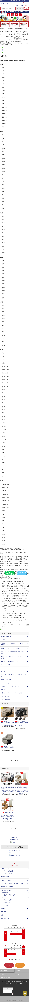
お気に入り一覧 (4, 974)
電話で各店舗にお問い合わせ (11, 896)
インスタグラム (8, 901)
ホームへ (9, 965)
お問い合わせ (18, 974)
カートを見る (18, 970)
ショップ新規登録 (8, 872)
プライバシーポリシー (19, 983)
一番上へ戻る (14, 865)
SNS (3, 897)
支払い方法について (9, 981)
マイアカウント (8, 873)
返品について (24, 981)
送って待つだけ (21, 575)
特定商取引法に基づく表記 (9, 983)
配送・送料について (17, 981)
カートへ (20, 965)
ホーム (3, 981)
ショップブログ (8, 899)
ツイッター (7, 902)
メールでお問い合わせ (9, 894)
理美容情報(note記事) (5, 977)
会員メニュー (5, 868)
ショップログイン (8, 870)
